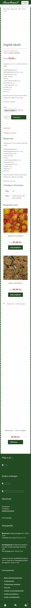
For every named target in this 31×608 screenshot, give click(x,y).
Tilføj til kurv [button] (14, 442)
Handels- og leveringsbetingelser (13, 591)
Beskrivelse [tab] (6, 128)
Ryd (22, 110)
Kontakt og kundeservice (11, 594)
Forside (7, 9)
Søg (15, 605)
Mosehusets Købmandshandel (13, 578)
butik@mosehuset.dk (8, 511)
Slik (19, 9)
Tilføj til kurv (17, 117)
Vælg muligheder (15, 247)
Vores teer (7, 587)
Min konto (5, 605)
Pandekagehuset (9, 581)
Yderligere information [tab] (9, 133)
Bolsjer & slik (14, 9)
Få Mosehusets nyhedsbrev (12, 584)
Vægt (4, 107)
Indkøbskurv (24, 603)
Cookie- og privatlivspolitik (12, 597)
